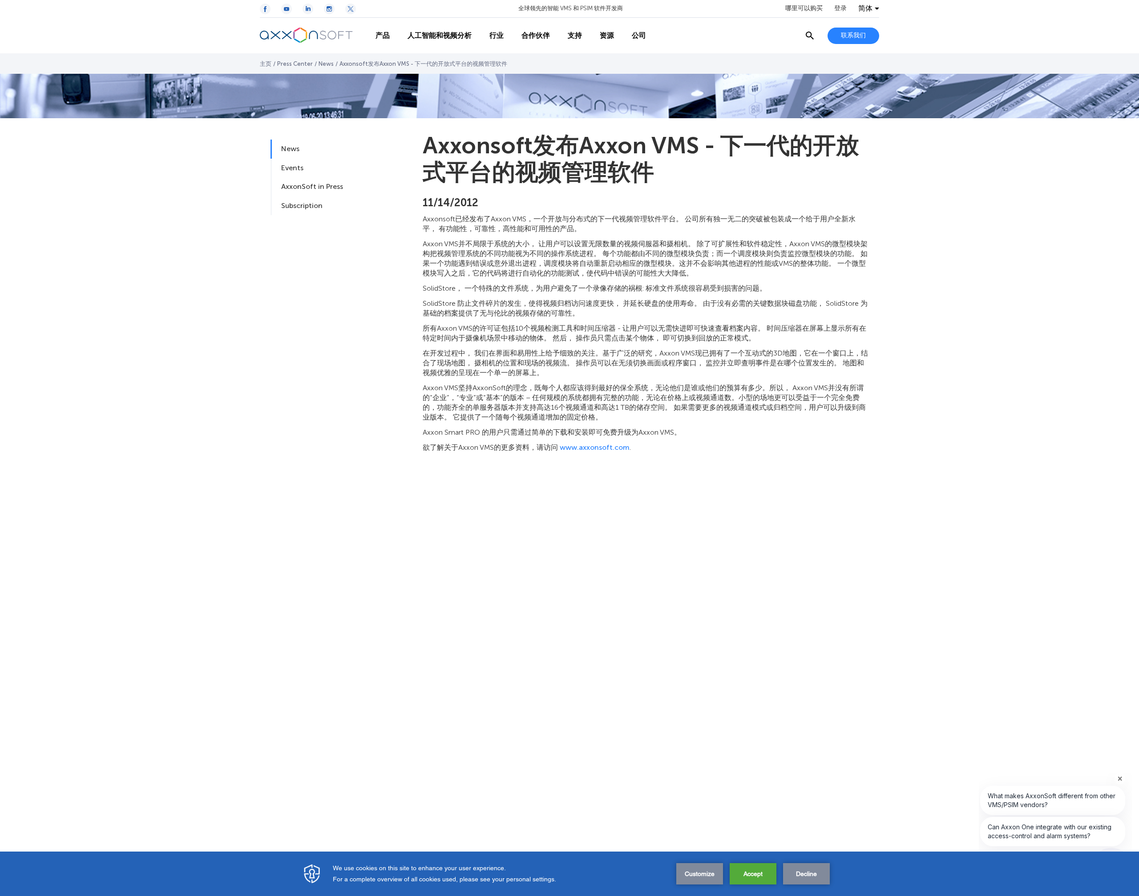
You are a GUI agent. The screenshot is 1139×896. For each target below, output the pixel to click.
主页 (265, 63)
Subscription (302, 205)
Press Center (295, 63)
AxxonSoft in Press (312, 186)
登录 (840, 8)
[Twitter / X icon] (350, 9)
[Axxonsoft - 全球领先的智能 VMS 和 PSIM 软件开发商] (313, 35)
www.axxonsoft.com (595, 447)
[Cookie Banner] (569, 874)
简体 (865, 8)
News (326, 63)
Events (292, 168)
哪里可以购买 (804, 8)
